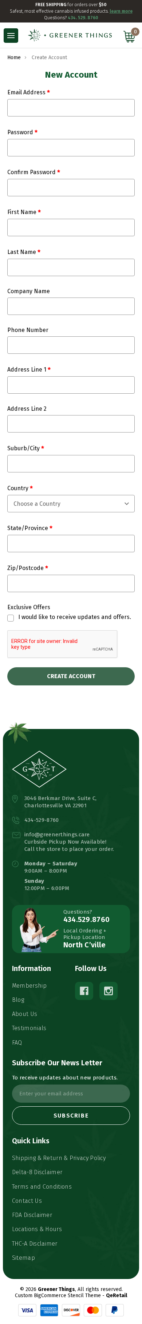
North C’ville (84, 944)
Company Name (28, 291)
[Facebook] (84, 991)
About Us (24, 1014)
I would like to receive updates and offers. (74, 617)
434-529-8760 (41, 820)
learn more (121, 11)
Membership (29, 985)
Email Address (27, 92)
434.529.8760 (86, 919)
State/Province (28, 528)
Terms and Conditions (42, 1186)
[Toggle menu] (11, 35)
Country (18, 488)
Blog (18, 999)
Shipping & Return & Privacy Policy (59, 1158)
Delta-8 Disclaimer (37, 1172)
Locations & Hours (37, 1229)
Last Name (22, 252)
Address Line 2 (27, 408)
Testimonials (29, 1028)
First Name (22, 212)
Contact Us (27, 1200)
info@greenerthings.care (57, 834)
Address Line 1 (27, 369)
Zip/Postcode (26, 568)
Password (21, 132)
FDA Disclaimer (32, 1215)
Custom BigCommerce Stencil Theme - (59, 1295)
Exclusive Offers (28, 607)
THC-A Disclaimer (35, 1243)
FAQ (17, 1042)
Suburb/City (24, 448)
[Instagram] (108, 991)
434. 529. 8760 (83, 17)
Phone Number (27, 330)
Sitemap (23, 1257)
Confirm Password (32, 172)
